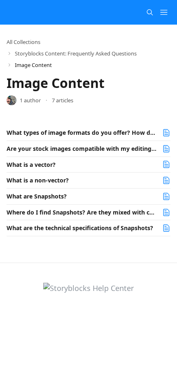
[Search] (149, 12)
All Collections (23, 42)
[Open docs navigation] (163, 12)
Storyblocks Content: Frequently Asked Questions (76, 53)
